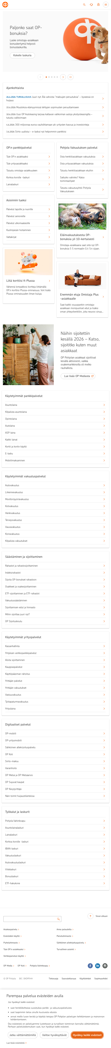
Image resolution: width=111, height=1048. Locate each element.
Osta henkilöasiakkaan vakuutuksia (77, 156)
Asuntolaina (11, 404)
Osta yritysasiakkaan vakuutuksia (76, 163)
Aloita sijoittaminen (15, 660)
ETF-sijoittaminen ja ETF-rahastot (22, 593)
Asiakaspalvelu (10, 929)
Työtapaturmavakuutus (16, 701)
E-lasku (9, 453)
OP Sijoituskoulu (13, 621)
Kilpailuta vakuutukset (16, 540)
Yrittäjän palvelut (13, 680)
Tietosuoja (53, 978)
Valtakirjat (11, 237)
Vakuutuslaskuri (13, 855)
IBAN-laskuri (11, 848)
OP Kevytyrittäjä (13, 789)
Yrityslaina (10, 708)
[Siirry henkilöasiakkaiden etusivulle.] (5, 5)
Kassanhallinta (12, 646)
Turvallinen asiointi (65, 949)
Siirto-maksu (11, 761)
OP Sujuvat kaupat (14, 782)
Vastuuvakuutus (13, 694)
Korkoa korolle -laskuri (18, 177)
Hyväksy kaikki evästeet (87, 1035)
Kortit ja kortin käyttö (16, 446)
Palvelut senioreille (15, 216)
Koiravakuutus (12, 533)
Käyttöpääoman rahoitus (17, 673)
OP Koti (9, 754)
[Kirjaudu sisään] (98, 4)
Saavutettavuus (69, 978)
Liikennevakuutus (14, 492)
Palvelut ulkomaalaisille (18, 223)
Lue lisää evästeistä (16, 1043)
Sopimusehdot (101, 978)
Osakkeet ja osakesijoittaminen (20, 586)
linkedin (97, 965)
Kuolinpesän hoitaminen (18, 230)
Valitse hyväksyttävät (54, 1035)
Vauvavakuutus (12, 527)
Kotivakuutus (11, 506)
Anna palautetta (64, 929)
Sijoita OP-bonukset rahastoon (20, 579)
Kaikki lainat (11, 439)
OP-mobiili (10, 733)
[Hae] (84, 4)
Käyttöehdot (85, 978)
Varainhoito (11, 768)
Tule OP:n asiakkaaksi (17, 156)
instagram (105, 965)
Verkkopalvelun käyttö (13, 956)
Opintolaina (11, 418)
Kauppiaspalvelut (13, 667)
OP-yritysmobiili (13, 740)
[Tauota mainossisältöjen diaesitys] (70, 77)
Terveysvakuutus (13, 520)
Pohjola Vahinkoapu (15, 820)
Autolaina (10, 425)
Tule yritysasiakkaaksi (17, 163)
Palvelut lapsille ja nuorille (19, 209)
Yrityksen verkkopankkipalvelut (20, 653)
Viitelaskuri (10, 869)
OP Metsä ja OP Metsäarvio (19, 775)
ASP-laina (10, 432)
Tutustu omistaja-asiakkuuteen (21, 170)
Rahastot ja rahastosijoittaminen (21, 565)
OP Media (7, 965)
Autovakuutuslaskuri (15, 862)
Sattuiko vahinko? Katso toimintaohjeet (72, 179)
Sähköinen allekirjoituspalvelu (20, 747)
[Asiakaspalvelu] (91, 4)
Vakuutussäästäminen (16, 600)
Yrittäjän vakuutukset (15, 687)
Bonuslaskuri (11, 876)
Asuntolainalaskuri (14, 827)
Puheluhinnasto (10, 942)
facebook (90, 965)
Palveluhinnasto (64, 936)
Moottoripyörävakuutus (17, 499)
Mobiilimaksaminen (15, 460)
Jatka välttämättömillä (22, 1035)
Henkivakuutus (12, 513)
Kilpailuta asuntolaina (16, 411)
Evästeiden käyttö (11, 936)
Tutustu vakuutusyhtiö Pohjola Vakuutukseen (75, 189)
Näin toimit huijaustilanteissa (19, 795)
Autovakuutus (12, 485)
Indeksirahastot (13, 572)
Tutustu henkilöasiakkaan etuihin (76, 170)
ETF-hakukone (12, 883)
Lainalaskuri (12, 184)
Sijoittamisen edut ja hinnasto (20, 607)
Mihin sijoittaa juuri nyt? (17, 614)
